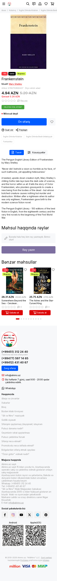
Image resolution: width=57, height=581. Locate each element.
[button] (17, 319)
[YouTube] (21, 514)
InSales (46, 560)
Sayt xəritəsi (46, 557)
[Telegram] (37, 514)
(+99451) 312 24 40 (15, 351)
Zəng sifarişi (10, 368)
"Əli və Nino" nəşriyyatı (13, 415)
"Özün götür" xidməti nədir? (15, 454)
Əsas (4, 10)
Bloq (4, 407)
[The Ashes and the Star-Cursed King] (42, 281)
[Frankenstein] (28, 42)
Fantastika (7, 141)
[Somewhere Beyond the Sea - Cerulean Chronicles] (15, 281)
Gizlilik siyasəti (9, 420)
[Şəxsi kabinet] (40, 4)
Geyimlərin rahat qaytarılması (16, 432)
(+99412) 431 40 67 (15, 362)
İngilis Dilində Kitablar (28, 10)
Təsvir (18, 152)
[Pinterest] (46, 514)
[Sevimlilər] (51, 121)
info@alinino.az (13, 375)
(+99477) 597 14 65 (15, 358)
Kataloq (12, 10)
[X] (29, 514)
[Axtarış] (28, 4)
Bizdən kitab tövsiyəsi (12, 411)
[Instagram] (13, 514)
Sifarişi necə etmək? (11, 441)
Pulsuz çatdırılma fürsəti (13, 437)
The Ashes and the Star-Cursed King (41, 302)
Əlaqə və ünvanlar (10, 398)
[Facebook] (5, 514)
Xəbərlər (6, 402)
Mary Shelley (15, 84)
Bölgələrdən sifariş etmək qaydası (18, 450)
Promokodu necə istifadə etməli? (18, 445)
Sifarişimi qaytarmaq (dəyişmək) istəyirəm (22, 424)
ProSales (24, 560)
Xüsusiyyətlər (38, 152)
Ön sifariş (24, 121)
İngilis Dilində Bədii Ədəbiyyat (39, 136)
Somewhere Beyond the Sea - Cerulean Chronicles (14, 302)
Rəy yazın (28, 249)
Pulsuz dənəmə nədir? (12, 428)
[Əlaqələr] (34, 4)
